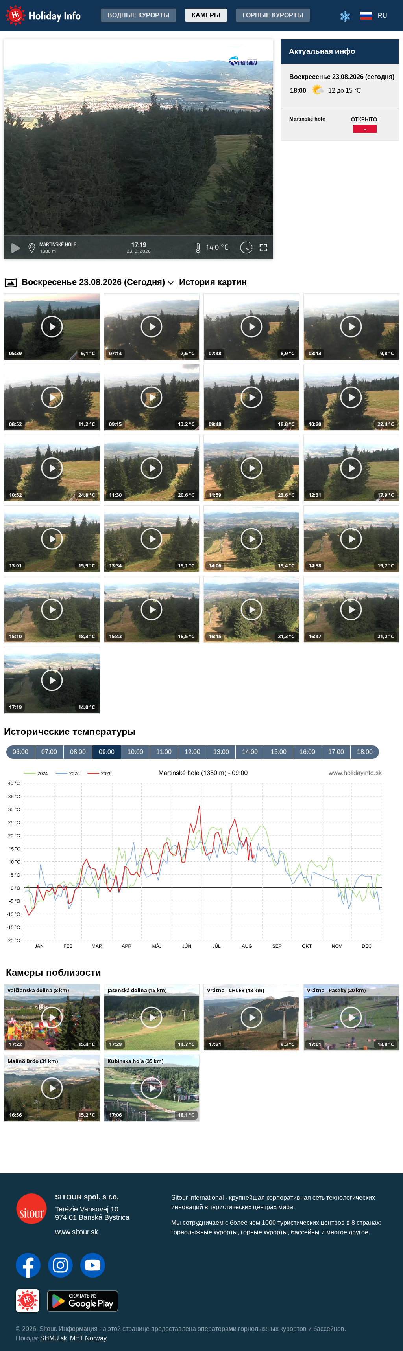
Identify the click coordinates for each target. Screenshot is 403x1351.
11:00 (164, 752)
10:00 (135, 752)
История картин (213, 282)
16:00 (307, 752)
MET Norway (88, 1338)
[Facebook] (28, 1266)
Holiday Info (35, 10)
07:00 (49, 752)
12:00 (192, 752)
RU (382, 15)
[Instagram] (60, 1266)
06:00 (20, 752)
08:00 (78, 752)
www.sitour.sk (76, 1232)
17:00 (336, 752)
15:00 (279, 752)
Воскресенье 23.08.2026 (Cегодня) (93, 282)
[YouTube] (92, 1266)
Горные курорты (272, 15)
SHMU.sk (53, 1338)
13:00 (221, 752)
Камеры (206, 15)
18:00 (365, 752)
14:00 (250, 752)
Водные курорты (138, 15)
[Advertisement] (340, 201)
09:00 (107, 752)
